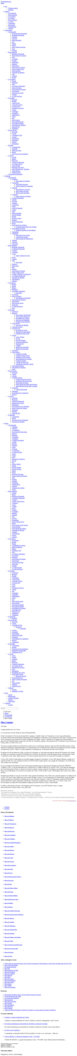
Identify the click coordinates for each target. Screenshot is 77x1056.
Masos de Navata (9, 880)
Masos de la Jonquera (10, 865)
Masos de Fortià (9, 858)
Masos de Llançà (9, 952)
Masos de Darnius (9, 850)
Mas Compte (7, 722)
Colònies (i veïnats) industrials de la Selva (17, 1017)
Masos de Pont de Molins (11, 895)
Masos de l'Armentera (10, 824)
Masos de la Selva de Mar (11, 948)
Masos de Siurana (9, 918)
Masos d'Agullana (9, 816)
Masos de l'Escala (9, 861)
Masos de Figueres (9, 854)
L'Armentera (8, 716)
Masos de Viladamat (10, 926)
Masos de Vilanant (9, 933)
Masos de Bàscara (9, 827)
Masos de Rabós (9, 903)
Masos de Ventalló (9, 922)
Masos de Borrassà (10, 831)
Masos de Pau (8, 884)
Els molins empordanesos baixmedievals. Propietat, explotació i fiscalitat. (26, 1024)
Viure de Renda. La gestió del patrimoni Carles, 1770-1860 (22, 1036)
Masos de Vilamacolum (11, 929)
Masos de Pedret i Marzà (11, 888)
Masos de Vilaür (9, 941)
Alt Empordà (8, 715)
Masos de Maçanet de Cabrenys (13, 876)
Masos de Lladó (9, 869)
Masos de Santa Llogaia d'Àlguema (14, 914)
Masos (6, 713)
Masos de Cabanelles (10, 835)
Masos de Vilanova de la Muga (13, 937)
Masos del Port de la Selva (11, 899)
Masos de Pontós (9, 892)
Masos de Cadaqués (10, 839)
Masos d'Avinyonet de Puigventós (13, 945)
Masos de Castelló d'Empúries (12, 842)
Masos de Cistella (9, 846)
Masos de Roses (9, 907)
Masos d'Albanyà (9, 820)
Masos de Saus (8, 956)
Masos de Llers (8, 873)
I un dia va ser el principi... (12, 1030)
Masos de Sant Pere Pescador (12, 911)
